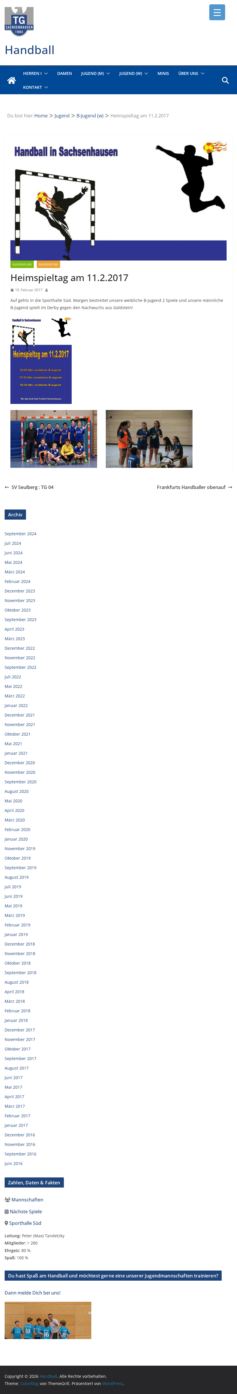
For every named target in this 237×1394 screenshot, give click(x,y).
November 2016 (20, 1144)
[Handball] (11, 80)
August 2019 (17, 877)
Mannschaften (26, 1200)
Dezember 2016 (20, 1135)
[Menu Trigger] (217, 12)
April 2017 (14, 1096)
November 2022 (20, 657)
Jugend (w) (130, 73)
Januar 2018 (16, 1020)
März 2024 (15, 572)
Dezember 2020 (20, 762)
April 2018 (14, 991)
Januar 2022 (16, 705)
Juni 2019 (14, 896)
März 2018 (15, 1001)
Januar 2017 (16, 1125)
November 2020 (20, 772)
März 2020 (15, 820)
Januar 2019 (16, 934)
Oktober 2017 (18, 1049)
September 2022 (20, 667)
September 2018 (20, 972)
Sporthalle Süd (24, 1223)
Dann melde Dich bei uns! (32, 1293)
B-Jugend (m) (22, 264)
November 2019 (20, 848)
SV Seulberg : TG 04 (32, 487)
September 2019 (20, 867)
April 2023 (14, 629)
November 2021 (20, 724)
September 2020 (20, 781)
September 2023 (20, 619)
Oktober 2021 (18, 734)
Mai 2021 (13, 743)
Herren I (32, 73)
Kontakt (32, 87)
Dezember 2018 (20, 944)
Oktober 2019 (18, 858)
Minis (163, 73)
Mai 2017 (13, 1087)
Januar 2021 (16, 753)
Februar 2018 (17, 1010)
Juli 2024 (13, 543)
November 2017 (20, 1039)
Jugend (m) (92, 73)
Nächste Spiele (25, 1211)
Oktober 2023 (18, 610)
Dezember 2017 (20, 1030)
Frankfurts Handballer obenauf (191, 487)
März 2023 (15, 638)
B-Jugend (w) (48, 264)
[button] (45, 73)
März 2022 (15, 696)
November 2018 (20, 953)
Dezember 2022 (20, 648)
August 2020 (17, 791)
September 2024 (20, 533)
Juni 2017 (14, 1077)
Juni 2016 (14, 1163)
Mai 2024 (13, 562)
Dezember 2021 (20, 715)
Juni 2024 (14, 552)
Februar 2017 (17, 1115)
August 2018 (17, 982)
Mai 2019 (13, 906)
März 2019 (15, 915)
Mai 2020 (13, 801)
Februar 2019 (17, 925)
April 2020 (14, 810)
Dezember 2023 (20, 591)
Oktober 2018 (18, 963)
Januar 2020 (16, 839)
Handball (30, 50)
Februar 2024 (17, 581)
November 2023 (20, 600)
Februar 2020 (17, 829)
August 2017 (17, 1068)
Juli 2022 (13, 677)
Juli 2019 (13, 886)
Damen (64, 73)
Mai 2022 (13, 686)
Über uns (188, 73)
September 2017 (20, 1058)
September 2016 (20, 1154)
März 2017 (15, 1106)
